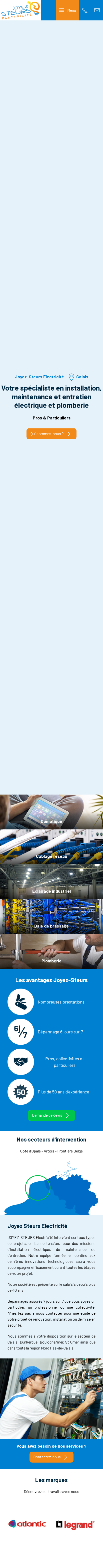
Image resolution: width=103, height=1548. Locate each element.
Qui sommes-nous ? (47, 433)
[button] (67, 10)
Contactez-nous (47, 1456)
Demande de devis (47, 1115)
